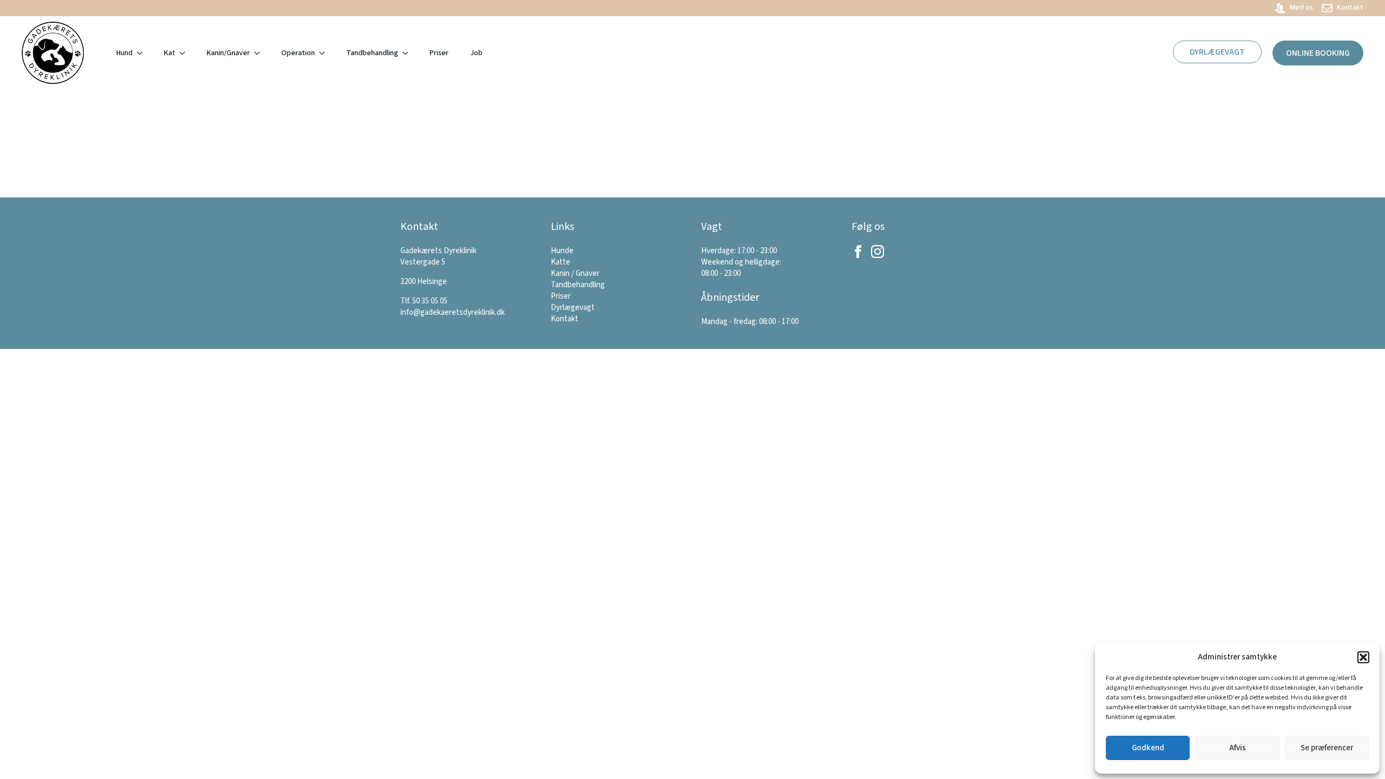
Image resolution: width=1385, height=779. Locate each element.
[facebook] (858, 251)
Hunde (562, 250)
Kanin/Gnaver (228, 53)
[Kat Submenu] (185, 53)
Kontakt (564, 319)
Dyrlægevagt (573, 307)
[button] (1363, 657)
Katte (560, 262)
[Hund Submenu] (143, 53)
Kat (169, 53)
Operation (298, 53)
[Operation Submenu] (325, 53)
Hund (124, 53)
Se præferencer (1327, 748)
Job (476, 53)
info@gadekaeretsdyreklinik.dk (452, 312)
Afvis (1237, 748)
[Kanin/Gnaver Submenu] (260, 53)
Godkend (1148, 748)
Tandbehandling (372, 53)
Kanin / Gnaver (575, 273)
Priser (439, 53)
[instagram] (877, 251)
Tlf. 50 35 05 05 (423, 301)
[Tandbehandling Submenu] (408, 53)
